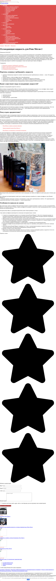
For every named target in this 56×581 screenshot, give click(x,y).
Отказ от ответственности (47, 569)
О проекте (2, 569)
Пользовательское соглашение (34, 569)
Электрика (7, 11)
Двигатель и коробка (10, 9)
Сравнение (8, 30)
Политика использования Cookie (19, 570)
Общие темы (8, 31)
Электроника (8, 20)
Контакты (8, 569)
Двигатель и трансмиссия (11, 15)
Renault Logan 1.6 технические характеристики (11, 559)
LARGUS (5, 34)
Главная (2, 45)
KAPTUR (5, 22)
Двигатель (7, 26)
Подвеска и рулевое (10, 33)
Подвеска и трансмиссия (11, 8)
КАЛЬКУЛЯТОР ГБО (8, 562)
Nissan (4, 565)
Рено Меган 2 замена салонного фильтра (12, 125)
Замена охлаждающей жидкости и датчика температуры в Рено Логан (16, 527)
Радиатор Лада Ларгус (5, 516)
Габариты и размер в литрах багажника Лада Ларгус (12, 537)
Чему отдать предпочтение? (9, 67)
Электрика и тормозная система (12, 38)
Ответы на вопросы (7, 564)
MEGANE (5, 25)
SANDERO (5, 14)
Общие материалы (9, 23)
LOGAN (5, 28)
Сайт (1, 490)
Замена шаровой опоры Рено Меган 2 (11, 128)
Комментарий (3, 500)
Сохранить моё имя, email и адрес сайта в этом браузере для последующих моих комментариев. (24, 503)
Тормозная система (9, 10)
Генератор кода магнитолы (11, 42)
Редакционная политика (5, 570)
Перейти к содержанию (5, 0)
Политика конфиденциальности (18, 569)
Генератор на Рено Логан (6, 548)
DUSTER (5, 5)
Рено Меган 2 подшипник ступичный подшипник (14, 130)
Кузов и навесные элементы (12, 6)
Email (1, 488)
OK (28, 579)
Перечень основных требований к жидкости (13, 65)
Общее (7, 12)
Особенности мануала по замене (10, 69)
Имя (1, 485)
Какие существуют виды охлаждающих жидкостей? (15, 66)
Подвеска (7, 19)
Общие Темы (8, 27)
